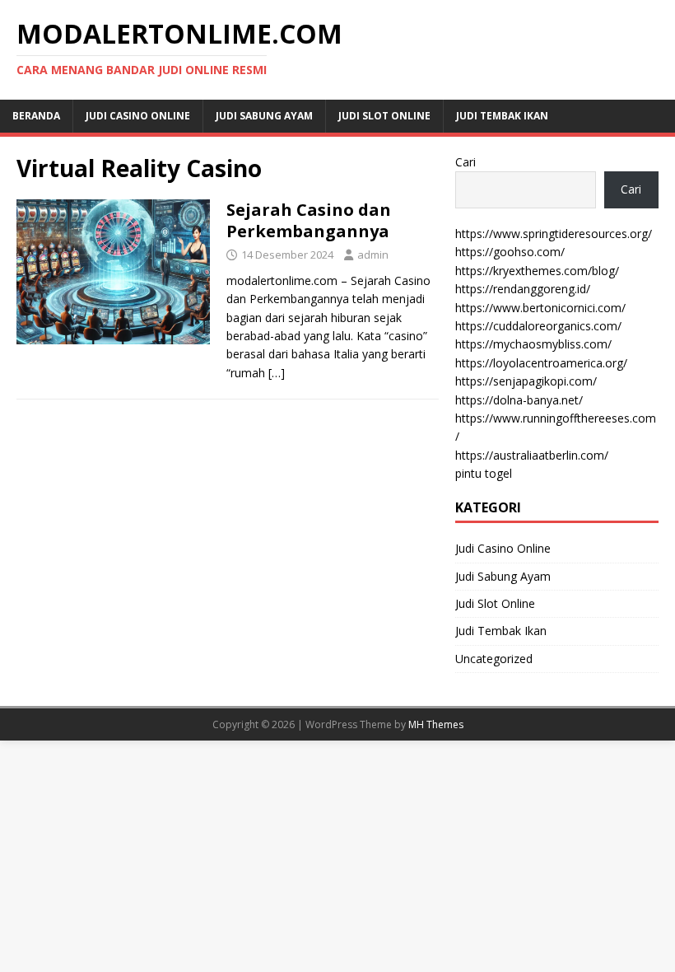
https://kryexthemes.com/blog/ (537, 270)
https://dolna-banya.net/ (519, 400)
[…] (276, 373)
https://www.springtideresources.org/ (553, 233)
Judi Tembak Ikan (502, 116)
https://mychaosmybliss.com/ (533, 344)
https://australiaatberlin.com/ (531, 455)
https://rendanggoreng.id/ (522, 289)
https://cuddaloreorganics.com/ (538, 326)
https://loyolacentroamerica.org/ (541, 363)
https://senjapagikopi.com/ (526, 381)
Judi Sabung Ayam (264, 116)
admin (373, 254)
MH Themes (435, 724)
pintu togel (483, 473)
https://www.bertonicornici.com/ (540, 307)
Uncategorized (494, 658)
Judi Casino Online (138, 116)
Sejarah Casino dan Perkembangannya (308, 220)
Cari (465, 162)
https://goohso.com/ (510, 251)
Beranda (36, 116)
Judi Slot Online (384, 116)
